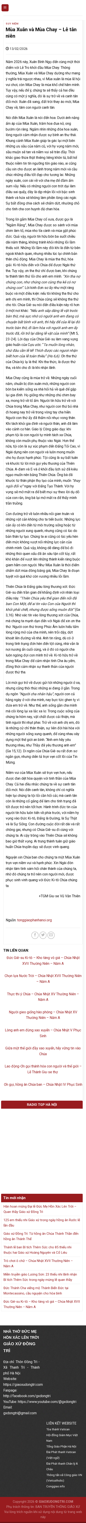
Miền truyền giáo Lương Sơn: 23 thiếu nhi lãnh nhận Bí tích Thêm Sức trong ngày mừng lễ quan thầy (40, 1277)
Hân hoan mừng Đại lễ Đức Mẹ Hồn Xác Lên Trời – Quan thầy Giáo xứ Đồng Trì (40, 1209)
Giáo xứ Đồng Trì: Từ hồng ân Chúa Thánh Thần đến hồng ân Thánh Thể (41, 1236)
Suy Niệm (12, 23)
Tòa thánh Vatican (58, 1429)
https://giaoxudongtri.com (23, 1384)
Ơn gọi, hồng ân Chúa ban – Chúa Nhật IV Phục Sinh (43, 1084)
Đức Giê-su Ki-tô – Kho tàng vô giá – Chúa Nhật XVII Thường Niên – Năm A (42, 1304)
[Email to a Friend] (51, 935)
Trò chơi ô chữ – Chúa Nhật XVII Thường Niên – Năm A (38, 1263)
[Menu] (5, 8)
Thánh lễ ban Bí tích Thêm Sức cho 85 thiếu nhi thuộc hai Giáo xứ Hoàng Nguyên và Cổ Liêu (37, 1250)
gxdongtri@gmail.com (20, 1413)
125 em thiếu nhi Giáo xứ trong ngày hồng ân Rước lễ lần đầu (42, 1222)
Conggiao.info (55, 1486)
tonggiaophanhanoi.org (34, 920)
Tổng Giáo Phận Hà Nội (61, 1446)
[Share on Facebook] (35, 935)
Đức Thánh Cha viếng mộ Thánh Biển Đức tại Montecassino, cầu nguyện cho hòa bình (36, 1290)
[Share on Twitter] (43, 935)
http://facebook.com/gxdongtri (26, 1396)
